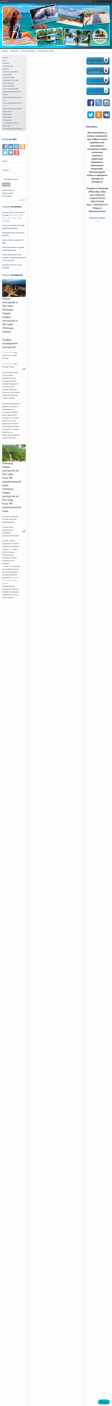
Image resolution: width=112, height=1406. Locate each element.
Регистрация (7, 196)
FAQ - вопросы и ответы (10, 123)
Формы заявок (7, 74)
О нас (4, 100)
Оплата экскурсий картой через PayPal (12, 104)
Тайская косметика (8, 86)
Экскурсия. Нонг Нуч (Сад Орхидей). (11, 266)
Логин (5, 161)
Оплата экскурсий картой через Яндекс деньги (12, 110)
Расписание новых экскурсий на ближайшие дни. (13, 248)
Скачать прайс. (97, 217)
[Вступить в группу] (90, 103)
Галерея (5, 57)
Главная (5, 51)
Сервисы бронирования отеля (12, 97)
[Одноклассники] (22, 146)
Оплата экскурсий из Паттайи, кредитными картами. (13, 226)
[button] (14, 288)
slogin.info (22, 200)
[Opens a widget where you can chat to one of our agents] (104, 1402)
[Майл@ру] (16, 146)
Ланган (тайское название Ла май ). (13, 241)
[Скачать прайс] (98, 64)
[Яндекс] (16, 152)
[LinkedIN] (10, 146)
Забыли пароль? (8, 190)
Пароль (5, 170)
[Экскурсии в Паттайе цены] (98, 74)
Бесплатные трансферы (10, 72)
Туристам (14, 51)
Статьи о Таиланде (28, 51)
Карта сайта (6, 126)
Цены (4, 60)
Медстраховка (7, 114)
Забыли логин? (7, 193)
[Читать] (90, 115)
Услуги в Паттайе (8, 66)
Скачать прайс (7, 117)
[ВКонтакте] (10, 152)
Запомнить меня (11, 179)
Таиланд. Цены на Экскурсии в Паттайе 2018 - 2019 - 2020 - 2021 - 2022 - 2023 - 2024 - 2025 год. (13, 216)
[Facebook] (5, 146)
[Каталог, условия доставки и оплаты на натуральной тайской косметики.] (98, 84)
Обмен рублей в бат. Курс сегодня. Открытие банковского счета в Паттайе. (14, 257)
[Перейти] (98, 103)
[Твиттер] (5, 152)
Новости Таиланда (8, 83)
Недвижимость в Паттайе (10, 80)
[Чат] (98, 94)
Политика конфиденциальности (13, 128)
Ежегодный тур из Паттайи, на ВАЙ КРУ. (13, 234)
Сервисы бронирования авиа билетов (12, 93)
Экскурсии (6, 63)
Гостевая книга (7, 120)
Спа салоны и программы (10, 89)
